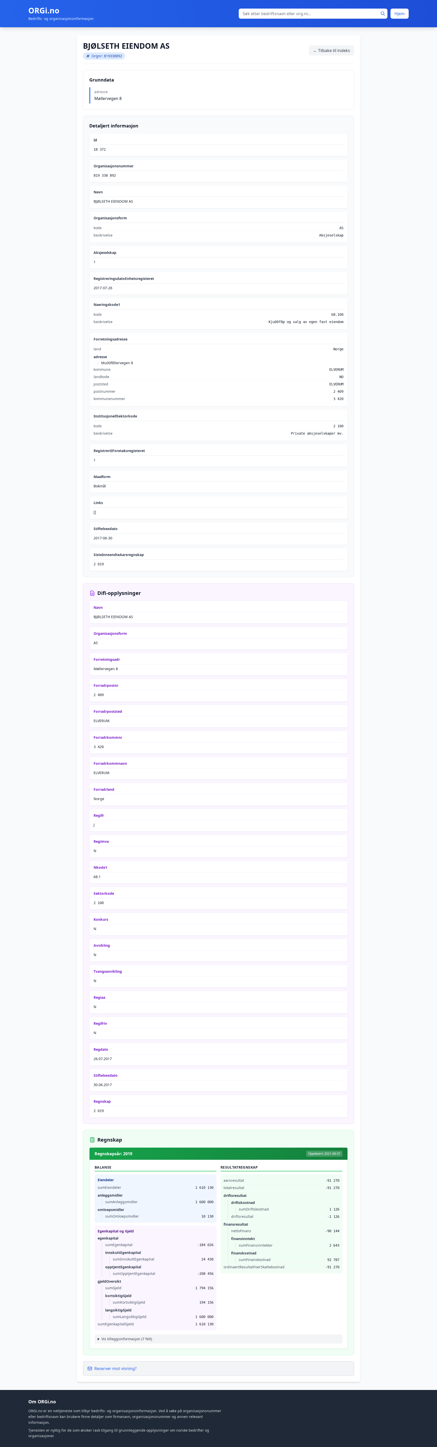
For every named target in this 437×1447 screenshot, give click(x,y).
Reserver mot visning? (115, 1368)
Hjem (400, 13)
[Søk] (382, 13)
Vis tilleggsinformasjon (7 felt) (126, 1338)
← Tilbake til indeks (331, 50)
